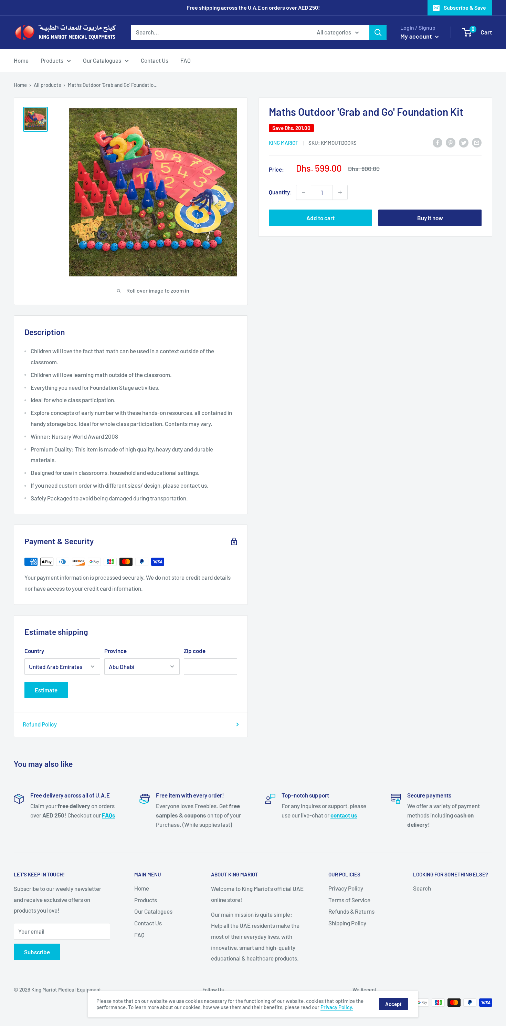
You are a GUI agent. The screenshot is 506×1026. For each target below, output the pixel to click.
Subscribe (37, 951)
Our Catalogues (102, 60)
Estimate (46, 690)
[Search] (378, 32)
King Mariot (283, 143)
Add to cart (320, 217)
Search (422, 888)
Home (21, 60)
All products (47, 85)
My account (416, 36)
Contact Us (154, 60)
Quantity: (280, 192)
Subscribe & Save (465, 7)
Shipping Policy (347, 923)
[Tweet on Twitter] (463, 142)
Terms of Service (349, 899)
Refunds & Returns (351, 911)
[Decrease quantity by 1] (303, 192)
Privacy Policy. (336, 1007)
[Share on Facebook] (437, 142)
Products (52, 60)
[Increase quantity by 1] (340, 192)
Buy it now (430, 217)
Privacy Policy (345, 888)
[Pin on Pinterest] (450, 142)
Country (34, 650)
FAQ (185, 60)
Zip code (194, 650)
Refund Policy (40, 724)
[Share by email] (477, 142)
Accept (393, 1004)
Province (115, 650)
